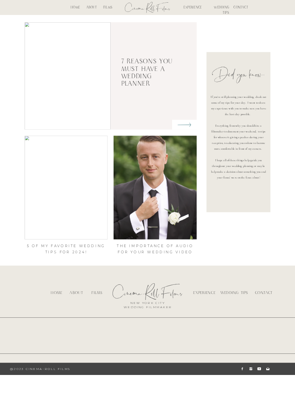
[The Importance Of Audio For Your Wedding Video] (155, 187)
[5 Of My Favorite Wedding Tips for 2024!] (66, 187)
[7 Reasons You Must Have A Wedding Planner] (184, 124)
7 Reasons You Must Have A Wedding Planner (147, 73)
